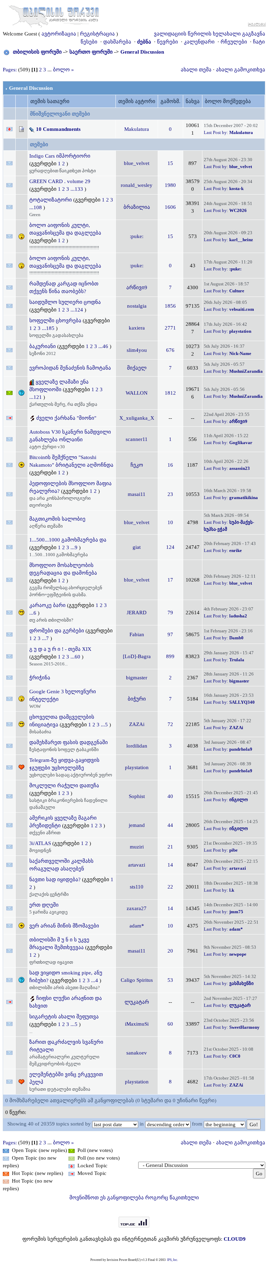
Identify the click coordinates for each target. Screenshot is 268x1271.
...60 (76, 657)
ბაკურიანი (42, 346)
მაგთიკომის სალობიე (57, 519)
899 (170, 656)
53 (170, 980)
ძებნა (144, 42)
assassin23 (239, 468)
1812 (170, 393)
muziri (137, 847)
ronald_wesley (136, 185)
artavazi (136, 865)
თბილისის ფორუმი (37, 52)
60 (170, 1024)
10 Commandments (58, 129)
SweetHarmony (244, 1027)
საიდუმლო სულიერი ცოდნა (65, 302)
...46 (104, 346)
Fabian (136, 634)
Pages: (10, 69)
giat (137, 547)
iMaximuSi (137, 1024)
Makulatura (136, 129)
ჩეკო (137, 465)
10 (170, 522)
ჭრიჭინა (39, 677)
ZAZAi (136, 724)
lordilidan (136, 746)
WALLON (137, 393)
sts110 (136, 887)
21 (170, 847)
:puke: (136, 236)
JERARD (137, 612)
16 (170, 465)
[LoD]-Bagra (137, 656)
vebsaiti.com (241, 309)
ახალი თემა (196, 69)
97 (170, 634)
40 (170, 796)
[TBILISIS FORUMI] (53, 15)
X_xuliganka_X (136, 418)
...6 (33, 613)
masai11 (137, 494)
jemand (137, 825)
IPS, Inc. (172, 1260)
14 (170, 865)
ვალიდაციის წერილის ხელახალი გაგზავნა (209, 34)
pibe (233, 850)
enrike (235, 550)
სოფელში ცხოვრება (55, 320)
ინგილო (238, 799)
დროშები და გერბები (56, 630)
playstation (240, 331)
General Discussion (142, 52)
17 (170, 580)
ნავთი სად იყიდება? (55, 879)
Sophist (137, 796)
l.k (231, 890)
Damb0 (236, 637)
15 (170, 163)
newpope (237, 954)
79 (170, 612)
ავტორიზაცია (59, 34)
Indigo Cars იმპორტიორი (59, 156)
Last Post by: (216, 132)
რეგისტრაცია (97, 34)
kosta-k (236, 188)
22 (170, 887)
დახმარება (117, 42)
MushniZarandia (246, 371)
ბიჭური (137, 699)
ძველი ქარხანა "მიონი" (66, 418)
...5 (105, 724)
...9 (74, 547)
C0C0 (234, 1056)
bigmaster (136, 677)
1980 (170, 185)
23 (170, 494)
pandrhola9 (240, 749)
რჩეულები (234, 42)
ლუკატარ (137, 1002)
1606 (170, 207)
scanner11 (137, 439)
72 (170, 724)
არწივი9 (136, 287)
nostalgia (137, 306)
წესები (89, 42)
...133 (77, 189)
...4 (95, 980)
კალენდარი (199, 42)
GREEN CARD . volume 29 (59, 181)
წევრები (167, 42)
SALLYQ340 (242, 702)
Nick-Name (240, 353)
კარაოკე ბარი (47, 605)
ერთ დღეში (44, 905)
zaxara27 (137, 908)
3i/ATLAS (40, 843)
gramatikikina (243, 497)
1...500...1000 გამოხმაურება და (67, 540)
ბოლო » (63, 69)
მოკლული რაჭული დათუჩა (64, 785)
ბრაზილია (137, 207)
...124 (77, 310)
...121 (36, 397)
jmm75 (236, 911)
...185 (49, 328)
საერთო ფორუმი (91, 52)
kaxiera (137, 328)
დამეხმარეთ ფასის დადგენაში (68, 742)
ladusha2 (238, 615)
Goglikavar (240, 442)
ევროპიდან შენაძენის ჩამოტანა (70, 368)
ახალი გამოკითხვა (240, 69)
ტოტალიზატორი (50, 200)
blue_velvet (136, 163)
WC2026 (238, 210)
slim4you (137, 350)
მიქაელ (137, 368)
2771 (170, 328)
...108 (36, 207)
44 (170, 825)
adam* (136, 926)
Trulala (236, 659)
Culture (236, 290)
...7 (46, 638)
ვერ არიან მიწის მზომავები (64, 926)
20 (170, 951)
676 (170, 350)
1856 (170, 306)
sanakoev (136, 1053)
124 (170, 547)
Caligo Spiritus (137, 980)
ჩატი (259, 42)
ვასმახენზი (241, 983)
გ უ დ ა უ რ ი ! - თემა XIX (60, 649)
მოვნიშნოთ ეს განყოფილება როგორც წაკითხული (134, 1197)
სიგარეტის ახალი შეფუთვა (64, 1016)
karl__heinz (241, 239)
